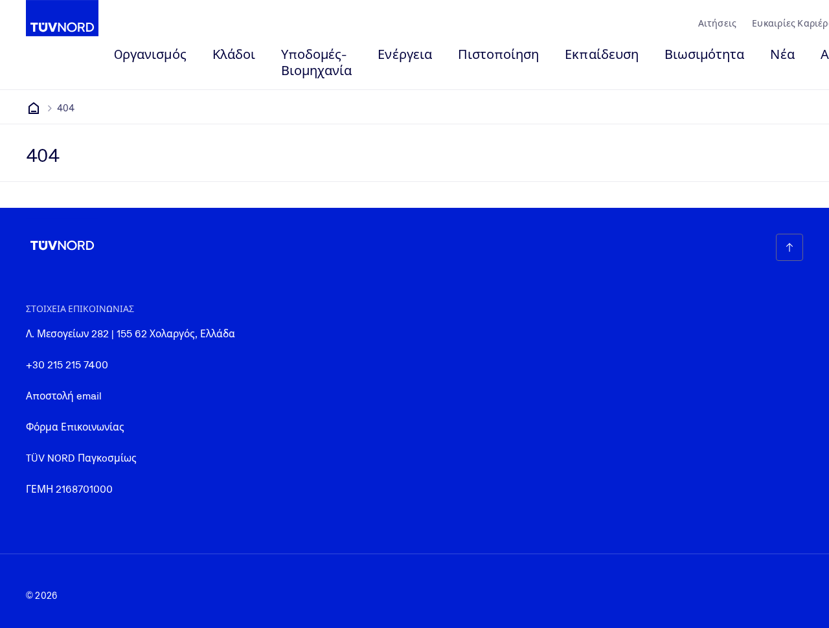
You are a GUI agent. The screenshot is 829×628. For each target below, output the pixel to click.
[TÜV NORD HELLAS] (33, 108)
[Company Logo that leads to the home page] (62, 18)
